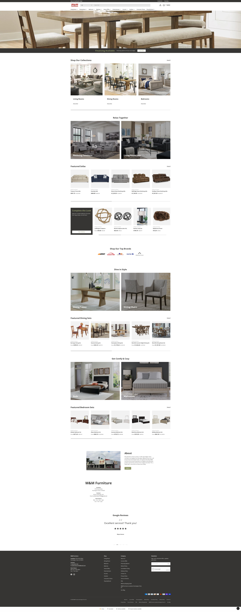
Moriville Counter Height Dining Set (140, 343)
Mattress (98, 9)
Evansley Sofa (94, 191)
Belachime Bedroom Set (138, 432)
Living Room (73, 9)
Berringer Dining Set (76, 343)
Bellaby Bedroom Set (157, 432)
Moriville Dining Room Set (158, 343)
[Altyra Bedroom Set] (100, 420)
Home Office (107, 9)
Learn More (141, 50)
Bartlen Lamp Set (137, 228)
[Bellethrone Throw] (161, 216)
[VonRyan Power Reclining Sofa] (161, 179)
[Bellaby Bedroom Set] (161, 420)
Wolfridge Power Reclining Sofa (139, 191)
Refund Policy (124, 566)
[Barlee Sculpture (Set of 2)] (122, 216)
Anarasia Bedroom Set (117, 432)
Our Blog (123, 590)
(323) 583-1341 (74, 564)
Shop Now (78, 33)
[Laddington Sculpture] (103, 216)
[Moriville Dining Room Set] (161, 330)
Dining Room (83, 9)
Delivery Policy (124, 571)
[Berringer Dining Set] (80, 330)
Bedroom (91, 9)
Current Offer (124, 561)
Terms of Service (125, 578)
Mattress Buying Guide (126, 583)
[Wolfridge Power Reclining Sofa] (141, 179)
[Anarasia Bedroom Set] (120, 420)
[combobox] (115, 5)
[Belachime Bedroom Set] (141, 420)
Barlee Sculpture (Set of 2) (120, 228)
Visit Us (127, 468)
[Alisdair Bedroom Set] (80, 420)
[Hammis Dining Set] (100, 330)
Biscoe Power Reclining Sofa (118, 191)
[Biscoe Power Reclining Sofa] (120, 179)
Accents (124, 9)
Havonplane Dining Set (117, 343)
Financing (166, 1)
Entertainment (116, 9)
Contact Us (159, 1)
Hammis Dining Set (96, 343)
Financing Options (125, 563)
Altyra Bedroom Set (96, 432)
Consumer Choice (141, 9)
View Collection (81, 231)
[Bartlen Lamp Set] (142, 216)
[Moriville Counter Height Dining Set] (141, 330)
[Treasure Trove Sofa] (80, 179)
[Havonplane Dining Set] (120, 330)
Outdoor (131, 9)
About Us (123, 558)
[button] (163, 5)
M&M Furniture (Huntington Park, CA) (79, 599)
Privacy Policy (124, 576)
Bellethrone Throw (157, 228)
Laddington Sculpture (100, 228)
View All (168, 60)
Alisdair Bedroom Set (76, 432)
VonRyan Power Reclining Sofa (159, 191)
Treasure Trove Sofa (75, 191)
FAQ (122, 581)
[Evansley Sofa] (100, 179)
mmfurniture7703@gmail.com (100, 496)
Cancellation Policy (125, 568)
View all (168, 166)
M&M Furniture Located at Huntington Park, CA (157, 602)
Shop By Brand (150, 9)
